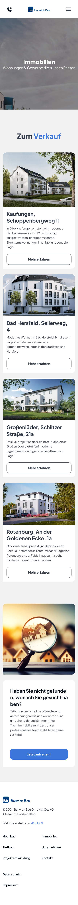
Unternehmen (51, 847)
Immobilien (49, 836)
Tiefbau (8, 847)
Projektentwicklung (16, 858)
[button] (68, 9)
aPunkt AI (36, 823)
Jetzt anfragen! (39, 754)
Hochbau (9, 836)
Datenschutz (11, 874)
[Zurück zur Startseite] (39, 9)
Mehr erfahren (39, 259)
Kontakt (47, 858)
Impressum (10, 885)
